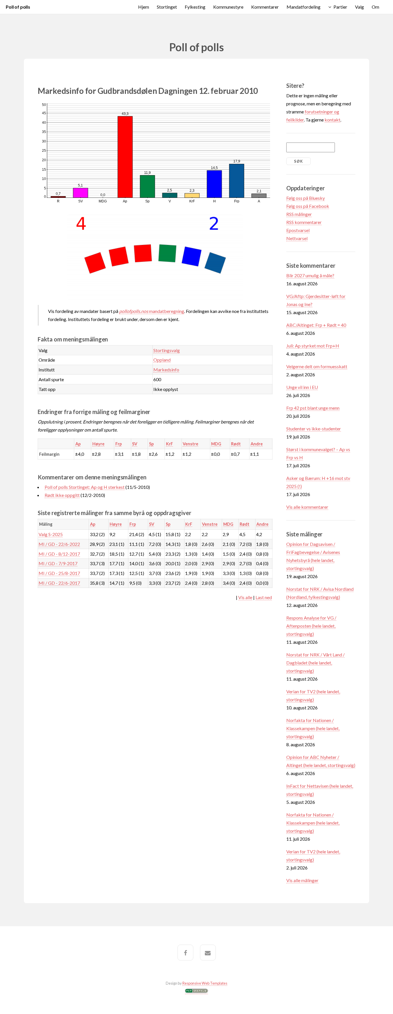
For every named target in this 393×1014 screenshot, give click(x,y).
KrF (169, 443)
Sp (151, 443)
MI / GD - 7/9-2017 (58, 563)
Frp (118, 443)
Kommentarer (265, 7)
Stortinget (167, 7)
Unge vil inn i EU (302, 387)
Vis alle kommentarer (307, 507)
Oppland (162, 359)
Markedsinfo (166, 369)
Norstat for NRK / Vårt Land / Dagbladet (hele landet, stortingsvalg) (315, 662)
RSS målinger (299, 214)
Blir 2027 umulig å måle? (310, 275)
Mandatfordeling (303, 7)
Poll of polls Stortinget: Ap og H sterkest (85, 487)
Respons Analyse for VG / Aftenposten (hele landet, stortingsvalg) (311, 626)
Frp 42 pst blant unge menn (312, 408)
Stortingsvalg (166, 350)
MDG (216, 443)
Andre (257, 443)
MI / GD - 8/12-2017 (59, 554)
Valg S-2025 (51, 534)
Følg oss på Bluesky (305, 198)
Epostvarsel (298, 230)
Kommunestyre (228, 7)
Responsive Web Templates (204, 983)
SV (134, 443)
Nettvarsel (297, 238)
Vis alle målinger (302, 880)
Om (375, 7)
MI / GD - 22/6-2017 (59, 583)
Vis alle (245, 597)
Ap (78, 443)
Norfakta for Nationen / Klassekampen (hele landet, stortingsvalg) (312, 728)
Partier (340, 7)
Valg (359, 7)
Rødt (236, 443)
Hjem (143, 7)
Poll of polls (18, 7)
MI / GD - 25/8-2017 (59, 573)
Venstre (190, 443)
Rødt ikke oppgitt (62, 495)
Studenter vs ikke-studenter (313, 428)
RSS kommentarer (304, 222)
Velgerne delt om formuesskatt (316, 366)
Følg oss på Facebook (307, 206)
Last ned (263, 597)
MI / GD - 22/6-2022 (59, 544)
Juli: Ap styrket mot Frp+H (312, 345)
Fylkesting (195, 7)
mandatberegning (151, 311)
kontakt (332, 119)
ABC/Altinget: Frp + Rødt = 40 (316, 325)
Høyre (98, 443)
